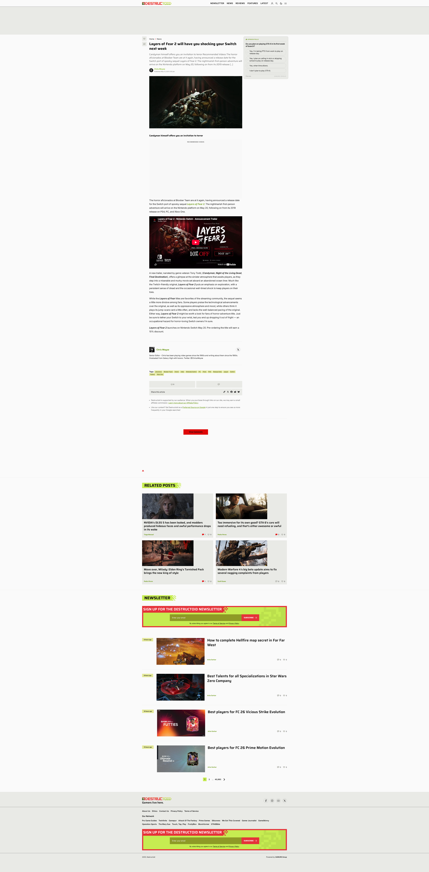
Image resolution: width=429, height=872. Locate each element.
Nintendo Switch (191, 372)
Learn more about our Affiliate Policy (183, 403)
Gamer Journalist (249, 820)
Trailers (152, 374)
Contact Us (164, 811)
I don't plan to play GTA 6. (260, 71)
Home (151, 39)
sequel (226, 372)
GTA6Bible (215, 824)
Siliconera (216, 820)
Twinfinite (163, 820)
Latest (264, 3)
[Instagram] (238, 349)
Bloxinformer (203, 824)
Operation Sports (149, 824)
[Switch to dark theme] (281, 3)
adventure (158, 372)
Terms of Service (219, 623)
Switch (232, 372)
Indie (182, 372)
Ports (204, 372)
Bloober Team (168, 372)
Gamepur (173, 820)
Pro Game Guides (149, 820)
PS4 (209, 372)
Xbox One (160, 374)
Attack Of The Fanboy (187, 820)
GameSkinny (263, 820)
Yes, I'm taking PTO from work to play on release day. (266, 52)
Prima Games (204, 820)
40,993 (218, 779)
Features (252, 3)
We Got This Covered (231, 820)
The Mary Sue (164, 824)
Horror (177, 372)
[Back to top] (143, 470)
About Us (146, 811)
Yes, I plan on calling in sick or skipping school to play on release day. (265, 59)
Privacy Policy (234, 623)
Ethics (154, 811)
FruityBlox (192, 824)
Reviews (240, 3)
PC (200, 372)
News (230, 3)
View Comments (196, 432)
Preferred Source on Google (193, 407)
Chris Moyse (159, 69)
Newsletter (217, 3)
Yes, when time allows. (258, 66)
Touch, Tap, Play (179, 824)
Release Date (217, 372)
